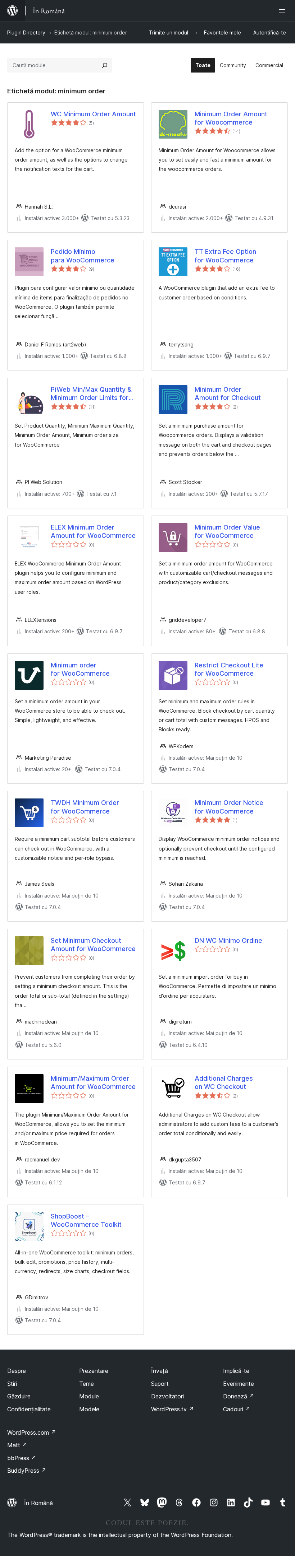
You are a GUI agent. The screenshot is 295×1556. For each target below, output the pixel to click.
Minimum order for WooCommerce (80, 669)
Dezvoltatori (167, 1396)
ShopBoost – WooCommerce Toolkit (86, 1220)
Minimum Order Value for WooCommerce (227, 531)
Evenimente (238, 1383)
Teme (86, 1383)
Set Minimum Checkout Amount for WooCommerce (93, 944)
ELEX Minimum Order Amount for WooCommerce (93, 531)
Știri (12, 1383)
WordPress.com (31, 1432)
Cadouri (236, 1409)
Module (89, 1396)
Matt (17, 1445)
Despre (16, 1370)
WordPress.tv (172, 1409)
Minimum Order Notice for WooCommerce (229, 807)
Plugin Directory (26, 32)
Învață (159, 1370)
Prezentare (93, 1370)
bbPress (21, 1458)
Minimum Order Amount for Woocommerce (231, 118)
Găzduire (19, 1396)
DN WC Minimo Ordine (228, 940)
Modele (89, 1409)
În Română (38, 1502)
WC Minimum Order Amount (93, 114)
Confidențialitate (29, 1409)
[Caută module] (104, 65)
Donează (238, 1396)
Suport (160, 1383)
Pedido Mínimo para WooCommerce (82, 256)
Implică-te (236, 1370)
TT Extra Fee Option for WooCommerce (225, 256)
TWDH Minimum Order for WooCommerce (85, 807)
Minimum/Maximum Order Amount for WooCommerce (93, 1082)
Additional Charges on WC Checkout (224, 1082)
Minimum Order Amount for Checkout (228, 393)
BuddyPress (26, 1470)
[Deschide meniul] (283, 11)
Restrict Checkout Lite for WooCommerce (229, 669)
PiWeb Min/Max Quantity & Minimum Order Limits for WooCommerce (91, 394)
